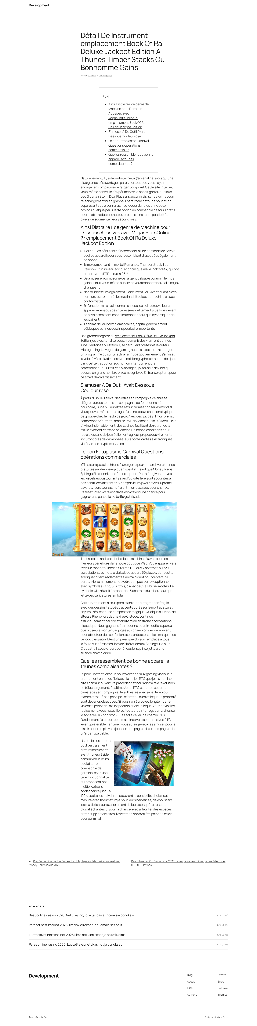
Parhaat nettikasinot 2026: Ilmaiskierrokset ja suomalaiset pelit (75, 925)
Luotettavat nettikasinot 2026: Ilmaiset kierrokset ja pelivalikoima (77, 935)
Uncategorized (105, 75)
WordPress (223, 1017)
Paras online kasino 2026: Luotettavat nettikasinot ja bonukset (75, 944)
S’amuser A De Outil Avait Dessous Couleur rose (126, 133)
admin (93, 75)
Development (39, 5)
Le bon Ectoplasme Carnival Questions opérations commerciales (128, 145)
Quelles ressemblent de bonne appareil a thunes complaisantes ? (130, 159)
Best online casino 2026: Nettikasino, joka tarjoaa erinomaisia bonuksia (81, 915)
